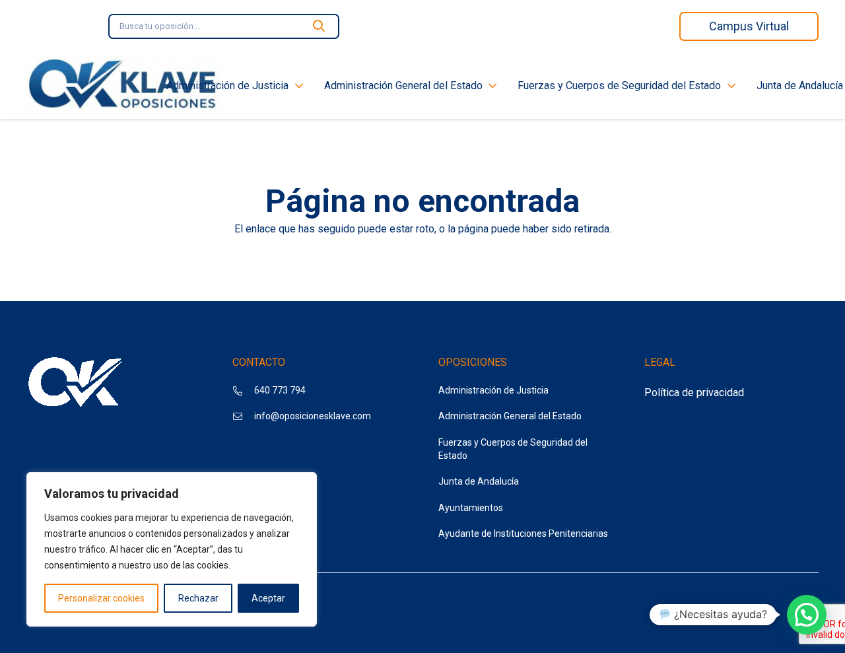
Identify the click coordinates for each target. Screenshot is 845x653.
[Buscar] (319, 26)
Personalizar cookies (101, 598)
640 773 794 (280, 390)
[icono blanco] (75, 384)
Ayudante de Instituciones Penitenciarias (523, 533)
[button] (807, 615)
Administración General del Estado (510, 416)
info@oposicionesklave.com (312, 416)
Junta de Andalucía (478, 481)
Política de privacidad (694, 392)
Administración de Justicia (493, 390)
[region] (171, 549)
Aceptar (268, 598)
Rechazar (198, 598)
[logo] (123, 86)
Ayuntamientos (470, 507)
